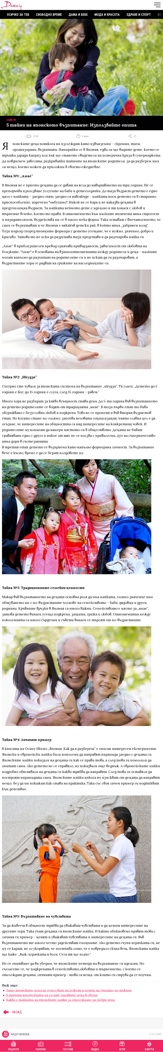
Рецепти (13, 1049)
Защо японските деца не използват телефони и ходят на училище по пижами (69, 990)
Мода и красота (107, 15)
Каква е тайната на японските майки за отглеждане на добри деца (60, 1000)
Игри (122, 1049)
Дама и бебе (78, 15)
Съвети (11, 119)
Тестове (68, 1049)
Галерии (41, 1049)
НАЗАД (16, 1012)
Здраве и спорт (138, 15)
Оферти (149, 1049)
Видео (95, 1049)
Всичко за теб (18, 15)
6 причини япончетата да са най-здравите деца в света (51, 995)
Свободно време (49, 15)
